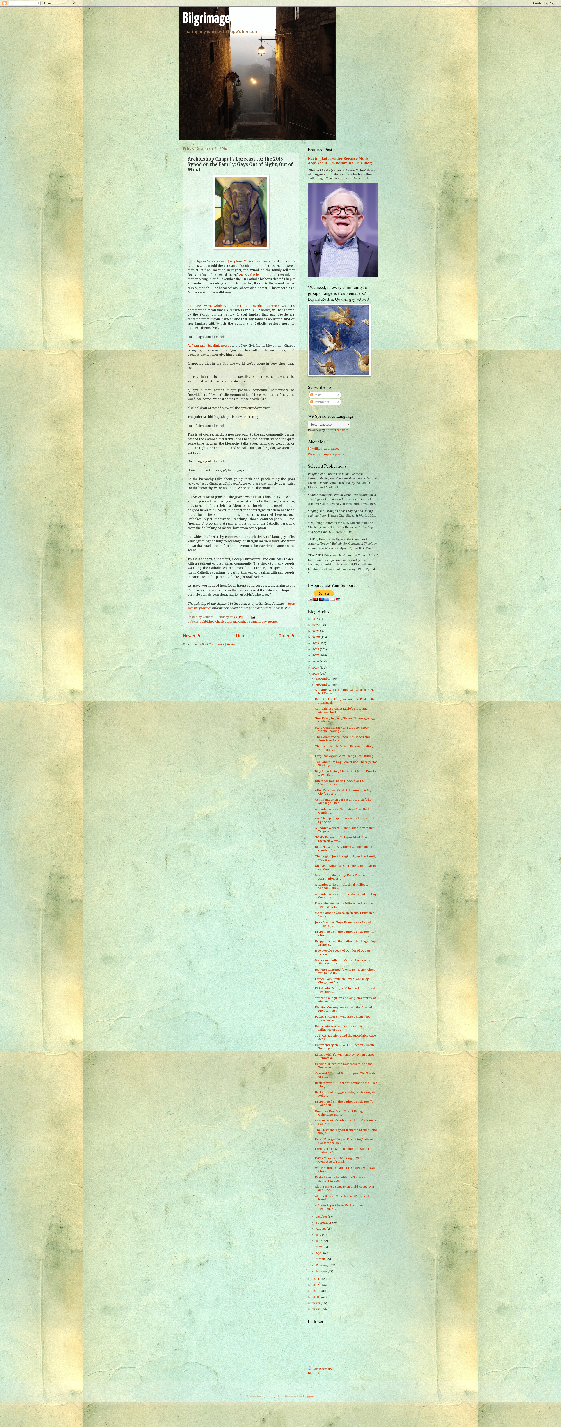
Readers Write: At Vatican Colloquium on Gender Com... (343, 848)
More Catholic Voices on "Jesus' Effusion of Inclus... (345, 914)
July (319, 1235)
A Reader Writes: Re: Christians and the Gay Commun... (346, 895)
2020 (316, 637)
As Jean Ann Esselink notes (208, 346)
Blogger (308, 1396)
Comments (321, 402)
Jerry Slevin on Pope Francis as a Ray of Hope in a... (343, 923)
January (322, 1271)
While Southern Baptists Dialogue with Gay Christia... (345, 1169)
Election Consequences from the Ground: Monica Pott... (344, 1008)
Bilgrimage (206, 19)
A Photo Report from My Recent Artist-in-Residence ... (344, 1207)
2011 (315, 1291)
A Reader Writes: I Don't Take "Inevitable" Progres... (344, 829)
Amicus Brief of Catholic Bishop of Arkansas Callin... (346, 1122)
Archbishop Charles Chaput (218, 621)
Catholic (244, 621)
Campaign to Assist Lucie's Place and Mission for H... (341, 710)
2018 (316, 649)
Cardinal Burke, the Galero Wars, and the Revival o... (344, 1065)
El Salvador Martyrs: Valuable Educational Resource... (345, 990)
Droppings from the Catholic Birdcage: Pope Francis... (346, 942)
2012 (316, 1285)
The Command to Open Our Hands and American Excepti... (342, 738)
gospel (273, 621)
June (319, 1241)
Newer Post (194, 635)
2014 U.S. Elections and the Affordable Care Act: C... (345, 1037)
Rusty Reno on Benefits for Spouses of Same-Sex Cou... (341, 1178)
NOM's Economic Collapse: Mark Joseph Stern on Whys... (343, 838)
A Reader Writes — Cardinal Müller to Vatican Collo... (342, 886)
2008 (316, 1309)
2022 (316, 625)
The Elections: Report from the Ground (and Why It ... (346, 1131)
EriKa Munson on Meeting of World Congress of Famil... (340, 1160)
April (319, 1253)
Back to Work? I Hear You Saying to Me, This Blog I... (346, 1084)
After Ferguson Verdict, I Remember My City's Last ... (343, 791)
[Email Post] (252, 617)
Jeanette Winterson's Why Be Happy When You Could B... (345, 971)
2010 (316, 1297)
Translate (341, 430)
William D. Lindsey (325, 448)
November (323, 685)
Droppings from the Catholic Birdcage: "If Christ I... (344, 933)
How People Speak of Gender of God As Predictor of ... (343, 952)
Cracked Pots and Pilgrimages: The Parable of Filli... (346, 1075)
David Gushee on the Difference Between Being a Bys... (344, 905)
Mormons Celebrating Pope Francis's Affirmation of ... (341, 876)
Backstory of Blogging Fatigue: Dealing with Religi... (346, 1093)
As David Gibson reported (258, 275)
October (322, 1217)
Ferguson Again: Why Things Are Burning (344, 756)
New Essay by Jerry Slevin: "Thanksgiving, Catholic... (345, 719)
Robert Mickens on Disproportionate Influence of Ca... (340, 1027)
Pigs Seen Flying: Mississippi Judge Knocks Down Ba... (345, 773)
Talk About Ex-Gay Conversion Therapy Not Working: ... (346, 763)
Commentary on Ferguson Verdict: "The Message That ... (343, 801)
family (255, 621)
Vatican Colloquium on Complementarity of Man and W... (345, 999)
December (323, 678)
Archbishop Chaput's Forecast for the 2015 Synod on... (344, 820)
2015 (316, 667)
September (324, 1222)
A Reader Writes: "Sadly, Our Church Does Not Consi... (344, 691)
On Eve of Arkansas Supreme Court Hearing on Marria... (346, 867)
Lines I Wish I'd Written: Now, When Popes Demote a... (344, 1056)
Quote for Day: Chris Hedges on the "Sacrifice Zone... (340, 782)
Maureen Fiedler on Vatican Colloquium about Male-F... (343, 961)
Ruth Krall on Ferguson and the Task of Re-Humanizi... (345, 700)
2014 (316, 673)
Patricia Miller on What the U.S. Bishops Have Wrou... (342, 1018)
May (319, 1247)
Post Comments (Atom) (218, 644)
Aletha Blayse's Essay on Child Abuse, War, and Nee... (345, 1188)
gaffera (278, 1396)
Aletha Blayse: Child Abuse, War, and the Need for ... (343, 1197)
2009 (316, 1303)
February (323, 1265)
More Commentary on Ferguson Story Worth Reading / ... (342, 729)
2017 (315, 655)
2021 (316, 631)
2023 (316, 619)
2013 (316, 1279)
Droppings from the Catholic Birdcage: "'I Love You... (344, 1103)
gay (264, 621)
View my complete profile (326, 454)
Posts (317, 395)
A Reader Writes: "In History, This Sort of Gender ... (344, 810)
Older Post (289, 635)
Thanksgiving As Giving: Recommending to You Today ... (345, 748)
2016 (316, 661)
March (321, 1259)
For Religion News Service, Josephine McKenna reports (229, 261)
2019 (316, 643)
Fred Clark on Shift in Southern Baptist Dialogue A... (342, 1150)
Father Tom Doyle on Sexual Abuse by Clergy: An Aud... (342, 980)
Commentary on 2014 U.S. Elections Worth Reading (344, 1046)
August (321, 1229)
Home (242, 635)
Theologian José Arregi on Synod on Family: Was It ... (346, 858)
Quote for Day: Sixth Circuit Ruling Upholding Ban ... (339, 1112)
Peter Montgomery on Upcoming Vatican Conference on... (344, 1140)
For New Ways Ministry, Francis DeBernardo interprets (233, 306)
